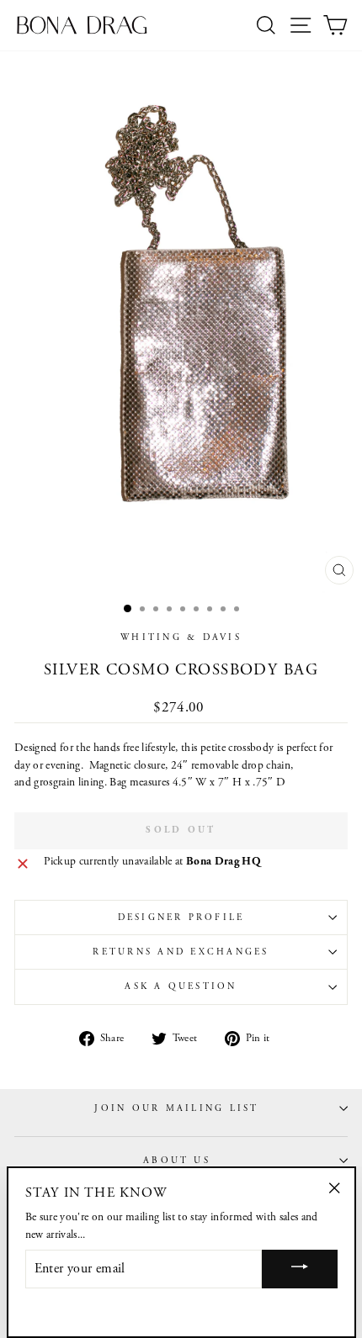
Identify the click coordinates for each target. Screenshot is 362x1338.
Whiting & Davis (181, 637)
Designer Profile (181, 917)
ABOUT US (176, 1160)
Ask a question (181, 986)
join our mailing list (176, 1108)
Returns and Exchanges (181, 952)
